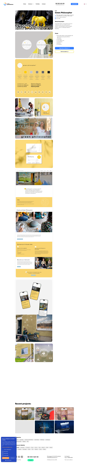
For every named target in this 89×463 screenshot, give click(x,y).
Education (64, 17)
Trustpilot (30, 460)
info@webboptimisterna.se (60, 4)
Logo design (65, 15)
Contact (44, 4)
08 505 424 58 (60, 3)
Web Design (70, 15)
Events (57, 17)
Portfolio (38, 4)
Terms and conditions (69, 459)
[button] (8, 447)
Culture (60, 17)
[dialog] (8, 449)
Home (24, 4)
